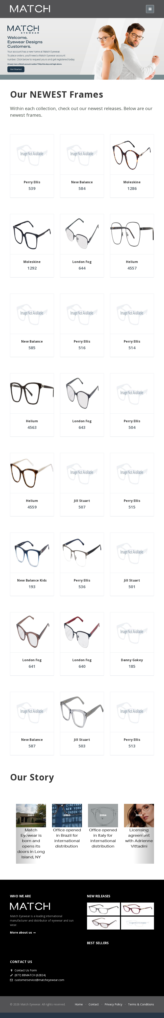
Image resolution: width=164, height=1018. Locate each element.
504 (132, 427)
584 (82, 188)
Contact (94, 1004)
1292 (32, 268)
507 (82, 507)
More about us (21, 932)
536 (82, 586)
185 (132, 666)
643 (82, 427)
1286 (132, 188)
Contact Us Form (25, 970)
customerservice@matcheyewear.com (39, 980)
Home (79, 1004)
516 (82, 347)
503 (82, 746)
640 (82, 666)
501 (132, 586)
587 (32, 746)
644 (82, 268)
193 (32, 586)
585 (32, 347)
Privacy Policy (113, 1004)
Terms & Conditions (141, 1004)
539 (32, 188)
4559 (32, 507)
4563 (32, 427)
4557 (132, 268)
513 (132, 746)
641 (32, 666)
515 (132, 507)
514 (132, 347)
